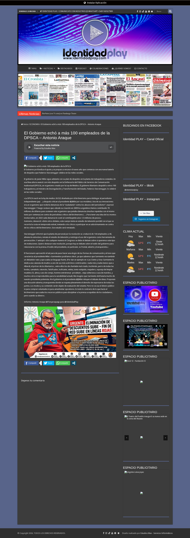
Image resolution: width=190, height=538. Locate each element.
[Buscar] (170, 11)
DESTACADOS (66, 68)
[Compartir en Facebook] (31, 158)
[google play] (152, 11)
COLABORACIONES (100, 68)
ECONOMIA (35, 124)
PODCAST (82, 68)
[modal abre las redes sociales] (73, 158)
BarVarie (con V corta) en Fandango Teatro (59, 113)
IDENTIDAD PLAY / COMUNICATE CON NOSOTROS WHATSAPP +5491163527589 (77, 11)
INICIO (23, 68)
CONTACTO (142, 68)
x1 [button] (111, 147)
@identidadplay (131, 190)
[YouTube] (146, 11)
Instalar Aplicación (96, 2)
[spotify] (149, 11)
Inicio (25, 124)
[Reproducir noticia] (29, 147)
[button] (168, 90)
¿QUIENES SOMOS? (122, 68)
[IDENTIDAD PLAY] (95, 39)
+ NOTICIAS (48, 68)
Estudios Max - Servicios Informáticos (157, 533)
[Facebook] (137, 11)
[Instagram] (140, 11)
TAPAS (34, 68)
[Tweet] (48, 158)
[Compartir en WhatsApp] (63, 158)
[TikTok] (143, 11)
